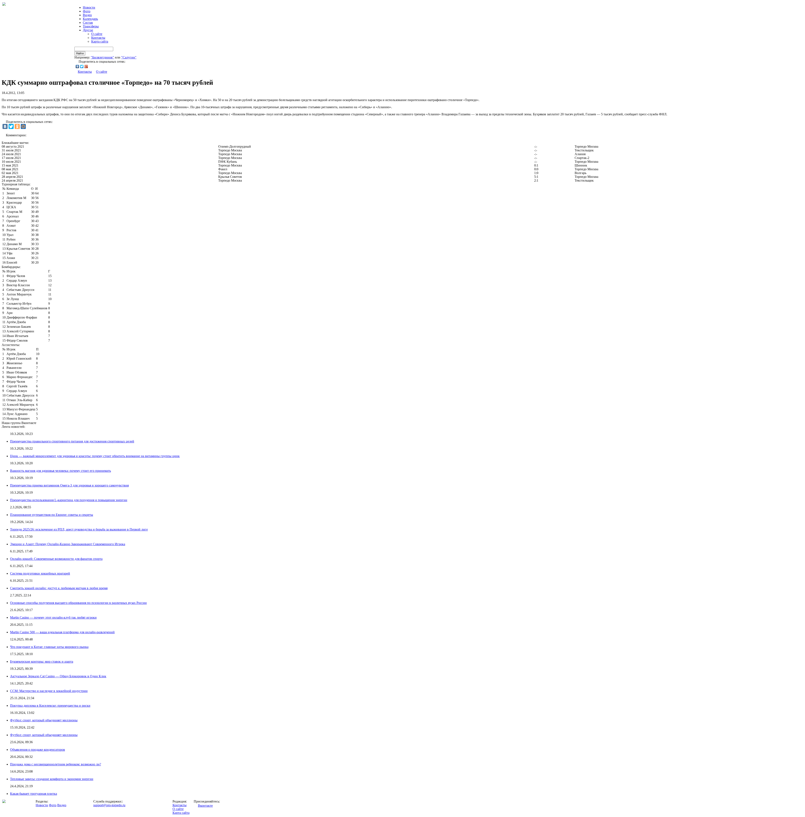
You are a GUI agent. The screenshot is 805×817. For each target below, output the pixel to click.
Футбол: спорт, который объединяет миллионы (44, 720)
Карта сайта (99, 41)
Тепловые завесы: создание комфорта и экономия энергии (51, 779)
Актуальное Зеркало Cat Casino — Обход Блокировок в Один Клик (58, 676)
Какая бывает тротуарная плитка (33, 793)
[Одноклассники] (17, 126)
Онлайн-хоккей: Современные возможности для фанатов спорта (56, 559)
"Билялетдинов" (102, 57)
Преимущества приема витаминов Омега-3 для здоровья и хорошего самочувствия (69, 485)
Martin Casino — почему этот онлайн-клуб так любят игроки (53, 617)
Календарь (90, 19)
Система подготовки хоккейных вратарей (40, 573)
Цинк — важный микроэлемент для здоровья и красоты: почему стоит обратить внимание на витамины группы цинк (95, 456)
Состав (88, 22)
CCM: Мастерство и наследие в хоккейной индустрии (49, 691)
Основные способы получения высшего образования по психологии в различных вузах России (78, 603)
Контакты (98, 37)
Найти (80, 53)
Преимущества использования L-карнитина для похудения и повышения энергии (68, 500)
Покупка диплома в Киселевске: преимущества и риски (50, 705)
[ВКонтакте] (77, 66)
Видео (87, 15)
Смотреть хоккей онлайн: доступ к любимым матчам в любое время (59, 588)
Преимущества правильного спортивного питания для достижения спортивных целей (72, 441)
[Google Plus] (86, 66)
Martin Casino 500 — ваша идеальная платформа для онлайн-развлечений (62, 632)
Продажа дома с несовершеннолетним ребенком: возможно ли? (55, 764)
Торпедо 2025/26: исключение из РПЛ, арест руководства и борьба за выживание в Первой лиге (79, 529)
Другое (88, 30)
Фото (86, 11)
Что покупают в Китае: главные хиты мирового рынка (49, 647)
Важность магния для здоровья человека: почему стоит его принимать (60, 470)
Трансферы (91, 26)
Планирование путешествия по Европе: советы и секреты (51, 514)
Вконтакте (205, 805)
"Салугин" (128, 57)
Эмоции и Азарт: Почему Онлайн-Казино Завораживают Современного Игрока (67, 544)
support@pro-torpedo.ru (109, 805)
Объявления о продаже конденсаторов (37, 749)
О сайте (96, 34)
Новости (42, 805)
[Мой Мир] (23, 126)
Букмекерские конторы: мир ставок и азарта (41, 661)
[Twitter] (82, 66)
